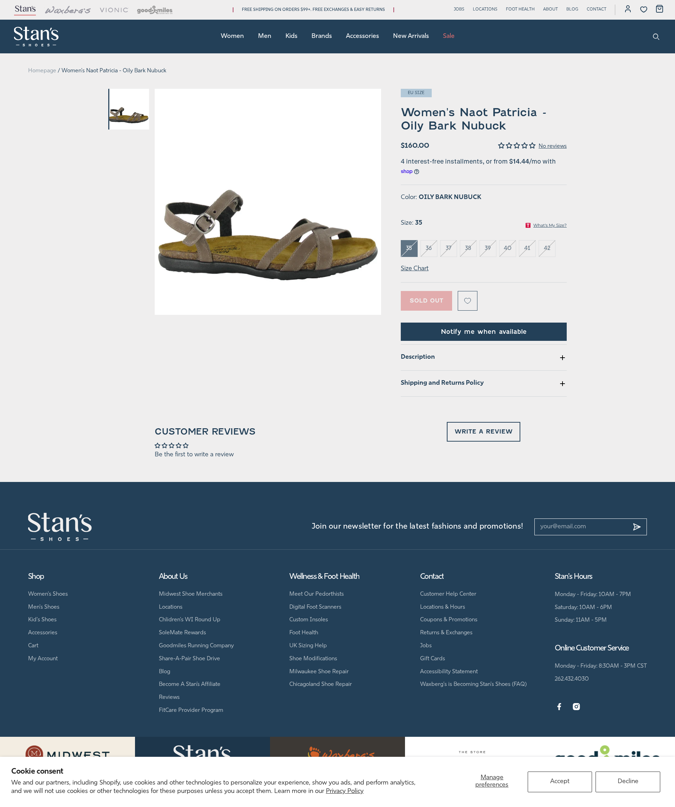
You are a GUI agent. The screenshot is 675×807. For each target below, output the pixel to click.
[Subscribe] (637, 526)
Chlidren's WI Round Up (189, 620)
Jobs (459, 9)
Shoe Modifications (313, 659)
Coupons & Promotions (448, 620)
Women (232, 36)
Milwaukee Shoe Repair (319, 672)
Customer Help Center (448, 594)
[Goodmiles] (155, 10)
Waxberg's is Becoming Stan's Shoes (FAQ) (473, 684)
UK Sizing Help (308, 646)
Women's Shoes (48, 594)
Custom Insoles (308, 620)
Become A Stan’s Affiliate (189, 684)
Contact (596, 9)
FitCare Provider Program (191, 710)
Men (264, 36)
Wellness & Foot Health (324, 577)
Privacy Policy (345, 791)
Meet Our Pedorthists (316, 594)
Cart (33, 646)
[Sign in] (628, 10)
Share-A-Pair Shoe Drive (189, 659)
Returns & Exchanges (446, 633)
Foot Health (520, 9)
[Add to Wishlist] (467, 301)
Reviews (169, 697)
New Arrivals (411, 36)
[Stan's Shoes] (36, 36)
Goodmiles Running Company (196, 646)
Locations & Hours (442, 607)
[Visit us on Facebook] (559, 707)
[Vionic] (114, 10)
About (550, 9)
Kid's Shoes (42, 620)
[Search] (656, 36)
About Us (173, 577)
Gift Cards (432, 659)
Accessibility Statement (449, 672)
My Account (43, 659)
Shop (36, 577)
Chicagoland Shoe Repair (320, 684)
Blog (572, 9)
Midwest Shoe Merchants (191, 594)
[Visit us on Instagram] (576, 707)
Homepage (42, 71)
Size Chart (415, 269)
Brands (321, 36)
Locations (485, 9)
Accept (560, 782)
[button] (518, 146)
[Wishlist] (644, 9)
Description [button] (418, 357)
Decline (628, 782)
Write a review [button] (484, 431)
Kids (291, 36)
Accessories (362, 36)
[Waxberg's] (67, 10)
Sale (449, 36)
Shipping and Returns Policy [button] (442, 383)
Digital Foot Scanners (315, 607)
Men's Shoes (43, 607)
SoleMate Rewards (182, 633)
